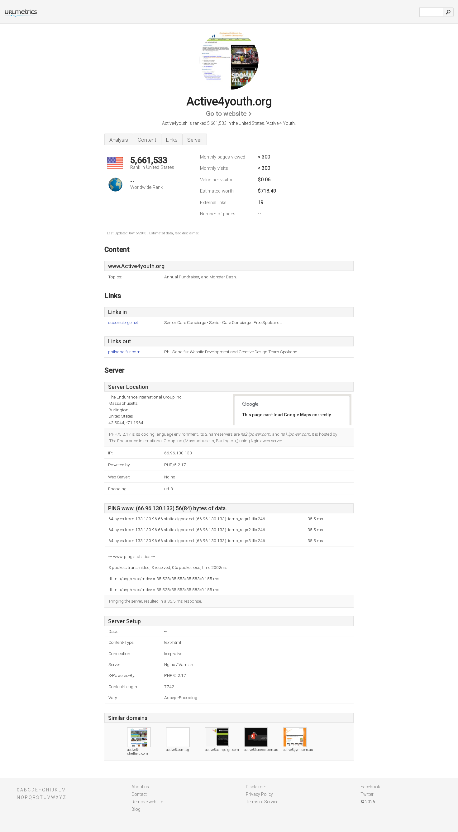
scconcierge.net (123, 322)
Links (172, 140)
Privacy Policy (259, 794)
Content (147, 140)
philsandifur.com (124, 352)
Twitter (367, 794)
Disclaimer (256, 786)
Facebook (370, 786)
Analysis (118, 140)
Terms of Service (262, 801)
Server (194, 140)
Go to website (226, 113)
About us (140, 786)
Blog (136, 809)
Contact (139, 794)
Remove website (147, 801)
